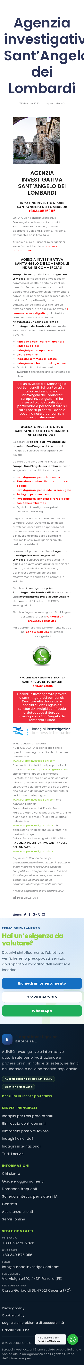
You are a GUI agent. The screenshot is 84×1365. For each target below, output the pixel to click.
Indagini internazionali (21, 1146)
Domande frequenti (19, 1188)
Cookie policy (13, 1315)
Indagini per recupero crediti (37, 350)
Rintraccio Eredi (28, 346)
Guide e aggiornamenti (23, 1181)
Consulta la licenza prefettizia (27, 1096)
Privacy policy (13, 1308)
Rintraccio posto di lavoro (25, 1131)
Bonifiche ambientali (31, 503)
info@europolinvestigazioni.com (31, 1266)
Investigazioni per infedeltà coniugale (44, 490)
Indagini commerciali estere (37, 359)
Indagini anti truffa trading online (41, 363)
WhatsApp (42, 1010)
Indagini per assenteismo (35, 494)
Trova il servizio (42, 997)
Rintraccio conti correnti (24, 1123)
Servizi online (13, 1219)
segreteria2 (57, 103)
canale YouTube (37, 632)
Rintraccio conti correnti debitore (40, 341)
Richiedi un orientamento (42, 983)
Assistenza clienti (17, 1211)
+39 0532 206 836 (18, 1243)
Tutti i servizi (13, 1153)
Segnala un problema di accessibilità (33, 1322)
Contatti (9, 1203)
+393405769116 (42, 211)
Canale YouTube (15, 1330)
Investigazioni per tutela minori (39, 477)
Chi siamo (11, 1173)
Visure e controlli (28, 354)
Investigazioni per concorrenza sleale (43, 499)
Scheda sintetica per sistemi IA (29, 1196)
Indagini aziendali (17, 1138)
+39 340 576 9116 (17, 1254)
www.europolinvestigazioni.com (34, 761)
